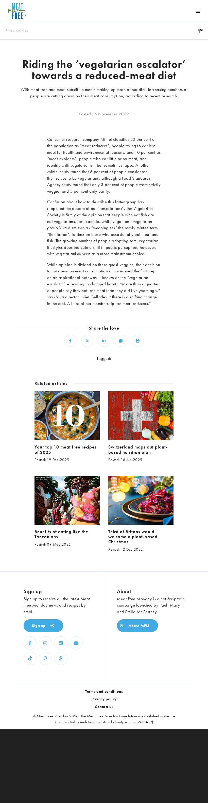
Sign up (39, 625)
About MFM (138, 625)
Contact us (104, 706)
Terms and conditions (104, 691)
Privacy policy (104, 699)
